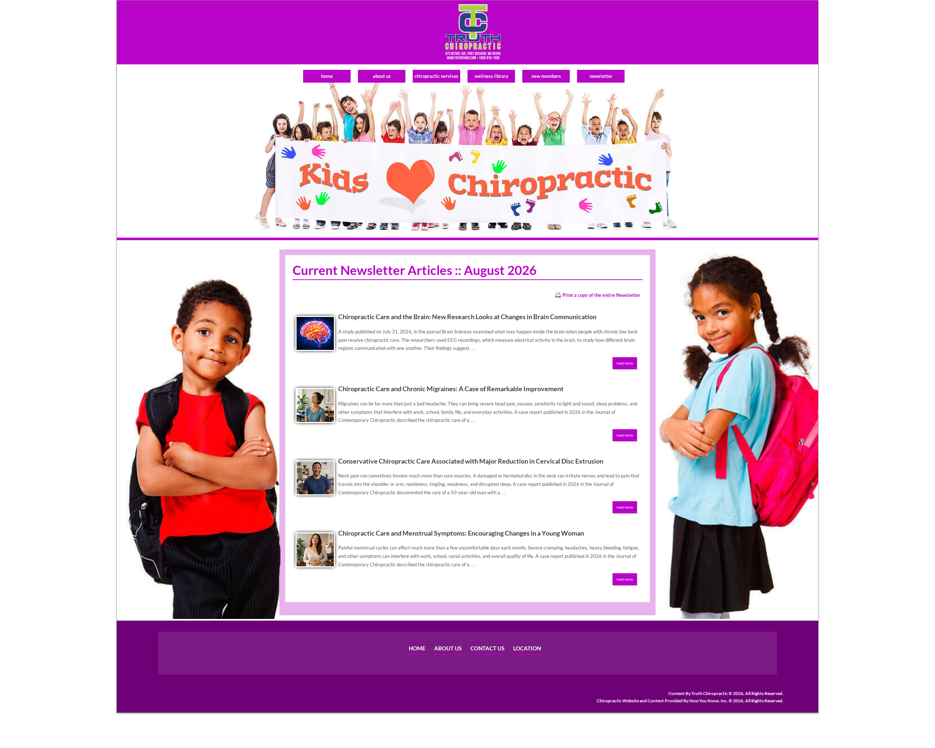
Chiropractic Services (436, 76)
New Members (546, 76)
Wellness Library (491, 76)
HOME (417, 648)
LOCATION (527, 648)
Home (327, 76)
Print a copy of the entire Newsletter (601, 295)
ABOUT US (448, 648)
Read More (625, 363)
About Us (382, 76)
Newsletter (600, 76)
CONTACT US (487, 648)
